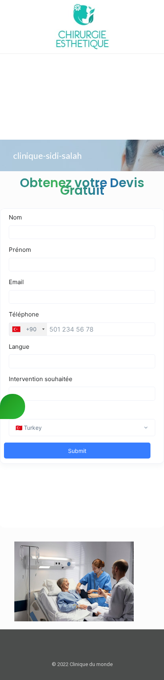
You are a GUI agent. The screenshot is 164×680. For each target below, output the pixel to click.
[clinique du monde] (82, 26)
